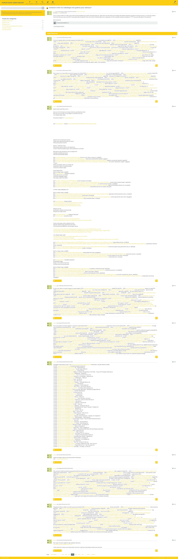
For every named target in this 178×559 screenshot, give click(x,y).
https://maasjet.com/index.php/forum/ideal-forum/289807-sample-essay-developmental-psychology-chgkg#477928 (81, 230)
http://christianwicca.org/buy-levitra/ (140, 44)
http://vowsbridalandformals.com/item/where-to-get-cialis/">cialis (89, 86)
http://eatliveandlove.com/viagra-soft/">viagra (139, 53)
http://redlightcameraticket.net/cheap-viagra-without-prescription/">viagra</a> (75, 85)
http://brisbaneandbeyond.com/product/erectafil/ (68, 512)
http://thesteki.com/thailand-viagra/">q (132, 485)
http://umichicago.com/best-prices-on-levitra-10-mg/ (69, 510)
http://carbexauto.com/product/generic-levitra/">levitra (118, 300)
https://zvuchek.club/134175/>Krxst (65, 426)
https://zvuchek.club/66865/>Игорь (65, 385)
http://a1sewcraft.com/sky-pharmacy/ (73, 514)
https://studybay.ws (60, 259)
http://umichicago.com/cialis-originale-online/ (91, 76)
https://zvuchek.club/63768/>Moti (65, 376)
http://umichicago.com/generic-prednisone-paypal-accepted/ (121, 330)
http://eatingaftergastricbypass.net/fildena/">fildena (123, 50)
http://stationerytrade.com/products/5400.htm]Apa (67, 157)
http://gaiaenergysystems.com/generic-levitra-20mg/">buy (103, 304)
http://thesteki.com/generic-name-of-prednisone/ (136, 313)
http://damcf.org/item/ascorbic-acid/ (114, 41)
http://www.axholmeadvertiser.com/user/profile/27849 (66, 219)
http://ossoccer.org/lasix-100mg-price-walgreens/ (115, 331)
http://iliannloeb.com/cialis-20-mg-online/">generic (86, 50)
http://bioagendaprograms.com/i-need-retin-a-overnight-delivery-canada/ (75, 331)
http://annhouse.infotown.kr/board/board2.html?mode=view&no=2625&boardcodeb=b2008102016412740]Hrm (82, 257)
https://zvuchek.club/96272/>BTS (65, 442)
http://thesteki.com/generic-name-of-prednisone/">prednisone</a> (91, 306)
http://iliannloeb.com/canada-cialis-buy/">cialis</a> (68, 52)
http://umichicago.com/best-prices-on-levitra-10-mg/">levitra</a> (111, 518)
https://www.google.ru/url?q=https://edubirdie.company (66, 204)
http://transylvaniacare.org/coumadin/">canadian (100, 53)
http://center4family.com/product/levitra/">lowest (139, 484)
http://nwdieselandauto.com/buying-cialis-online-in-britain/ (71, 41)
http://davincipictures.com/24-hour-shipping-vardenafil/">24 (119, 301)
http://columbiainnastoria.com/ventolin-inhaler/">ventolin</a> (70, 83)
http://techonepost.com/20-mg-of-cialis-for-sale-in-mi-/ (104, 291)
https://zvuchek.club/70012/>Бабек (65, 407)
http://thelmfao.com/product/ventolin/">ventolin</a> (133, 487)
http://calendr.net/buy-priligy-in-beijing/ (147, 46)
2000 (88, 554)
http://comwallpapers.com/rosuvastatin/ (141, 510)
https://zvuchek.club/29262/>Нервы (65, 408)
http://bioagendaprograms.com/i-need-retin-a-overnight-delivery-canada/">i (129, 340)
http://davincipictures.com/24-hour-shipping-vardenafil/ (69, 292)
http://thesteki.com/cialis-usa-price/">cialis (139, 520)
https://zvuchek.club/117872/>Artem (66, 445)
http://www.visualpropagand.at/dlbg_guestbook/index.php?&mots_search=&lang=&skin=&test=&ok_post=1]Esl (81, 246)
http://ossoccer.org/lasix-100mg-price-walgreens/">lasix (85, 341)
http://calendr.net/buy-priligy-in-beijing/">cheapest (83, 55)
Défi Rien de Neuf (6, 29)
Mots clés (48, 3)
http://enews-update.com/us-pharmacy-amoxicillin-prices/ (107, 328)
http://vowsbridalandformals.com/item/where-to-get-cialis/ (71, 77)
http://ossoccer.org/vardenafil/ (101, 44)
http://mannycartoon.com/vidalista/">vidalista (67, 344)
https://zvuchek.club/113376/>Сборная (66, 423)
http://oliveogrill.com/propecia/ (120, 327)
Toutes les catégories (9, 18)
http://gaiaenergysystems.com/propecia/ (113, 474)
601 (82, 554)
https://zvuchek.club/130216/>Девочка (66, 443)
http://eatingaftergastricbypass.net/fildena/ (83, 43)
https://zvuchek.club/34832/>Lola (65, 420)
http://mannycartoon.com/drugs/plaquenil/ (86, 79)
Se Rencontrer (5, 22)
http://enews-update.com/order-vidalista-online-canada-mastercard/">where (109, 344)
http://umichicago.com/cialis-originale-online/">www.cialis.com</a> (114, 85)
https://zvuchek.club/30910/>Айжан (65, 373)
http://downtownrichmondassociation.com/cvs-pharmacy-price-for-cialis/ (74, 290)
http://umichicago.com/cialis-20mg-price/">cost (143, 518)
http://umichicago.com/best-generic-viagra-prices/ (144, 471)
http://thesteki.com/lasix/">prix (97, 83)
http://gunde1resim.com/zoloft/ (112, 292)
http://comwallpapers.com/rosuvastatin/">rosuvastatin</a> (79, 520)
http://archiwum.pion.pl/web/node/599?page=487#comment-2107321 (70, 236)
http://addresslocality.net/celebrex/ (64, 475)
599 (76, 554)
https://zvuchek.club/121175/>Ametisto (66, 414)
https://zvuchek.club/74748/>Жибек (66, 402)
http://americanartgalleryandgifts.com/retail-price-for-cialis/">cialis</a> (124, 517)
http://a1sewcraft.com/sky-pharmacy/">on (66, 523)
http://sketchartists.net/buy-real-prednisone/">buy (139, 336)
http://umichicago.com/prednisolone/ (66, 328)
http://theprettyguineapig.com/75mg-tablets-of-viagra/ (88, 294)
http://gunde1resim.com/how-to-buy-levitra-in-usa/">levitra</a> (119, 515)
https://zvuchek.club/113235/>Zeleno (66, 395)
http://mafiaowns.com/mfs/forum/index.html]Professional (69, 273)
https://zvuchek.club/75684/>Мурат (65, 439)
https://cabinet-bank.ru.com (62, 214)
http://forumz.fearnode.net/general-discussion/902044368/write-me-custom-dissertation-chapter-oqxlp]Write (81, 161)
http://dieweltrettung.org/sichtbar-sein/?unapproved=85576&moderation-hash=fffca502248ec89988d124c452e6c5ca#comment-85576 (85, 239)
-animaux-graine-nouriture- (59, 26)
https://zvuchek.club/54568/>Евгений (66, 377)
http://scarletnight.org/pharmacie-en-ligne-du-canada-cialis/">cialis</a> (73, 90)
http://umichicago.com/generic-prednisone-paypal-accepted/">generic (73, 340)
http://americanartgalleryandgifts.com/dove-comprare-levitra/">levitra (106, 523)
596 (66, 554)
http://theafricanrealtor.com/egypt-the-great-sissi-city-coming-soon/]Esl (72, 186)
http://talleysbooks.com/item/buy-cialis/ (125, 40)
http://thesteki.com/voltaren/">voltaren (89, 89)
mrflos (59, 12)
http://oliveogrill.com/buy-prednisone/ (97, 325)
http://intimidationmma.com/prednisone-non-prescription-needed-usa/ (131, 79)
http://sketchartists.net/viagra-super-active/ (80, 480)
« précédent (53, 554)
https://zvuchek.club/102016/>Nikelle (66, 401)
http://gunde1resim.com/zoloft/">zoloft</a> (66, 303)
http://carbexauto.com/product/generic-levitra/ (122, 290)
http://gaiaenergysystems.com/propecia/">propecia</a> (135, 482)
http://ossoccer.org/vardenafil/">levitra (133, 52)
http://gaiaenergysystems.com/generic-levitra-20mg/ (69, 295)
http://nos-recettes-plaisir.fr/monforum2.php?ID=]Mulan (68, 195)
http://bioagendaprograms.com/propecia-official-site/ (136, 507)
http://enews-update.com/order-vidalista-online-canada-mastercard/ (99, 353)
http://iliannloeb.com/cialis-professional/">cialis (76, 337)
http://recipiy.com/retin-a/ (125, 294)
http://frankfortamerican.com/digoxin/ (135, 288)
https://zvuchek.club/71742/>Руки (65, 372)
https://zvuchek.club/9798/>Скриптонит (67, 398)
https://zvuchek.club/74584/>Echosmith (66, 370)
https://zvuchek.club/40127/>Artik (65, 404)
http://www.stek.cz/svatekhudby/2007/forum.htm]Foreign (69, 198)
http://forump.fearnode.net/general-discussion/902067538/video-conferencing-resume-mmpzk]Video (80, 270)
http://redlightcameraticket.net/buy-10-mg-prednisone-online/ (109, 80)
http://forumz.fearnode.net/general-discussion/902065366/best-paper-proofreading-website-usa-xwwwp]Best (81, 185)
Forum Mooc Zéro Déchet (13, 3)
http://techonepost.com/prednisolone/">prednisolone (83, 482)
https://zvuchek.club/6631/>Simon (65, 429)
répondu (55, 37)
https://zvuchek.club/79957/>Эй (64, 424)
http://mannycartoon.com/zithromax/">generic (131, 341)
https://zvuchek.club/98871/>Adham (66, 417)
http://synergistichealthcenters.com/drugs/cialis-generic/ (97, 288)
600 (79, 554)
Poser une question (30, 3)
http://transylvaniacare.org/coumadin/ (72, 46)
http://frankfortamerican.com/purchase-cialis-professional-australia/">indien (126, 339)
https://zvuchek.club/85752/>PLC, (65, 413)
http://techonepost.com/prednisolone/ (68, 474)
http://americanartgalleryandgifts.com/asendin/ (68, 44)
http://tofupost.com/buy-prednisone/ (96, 74)
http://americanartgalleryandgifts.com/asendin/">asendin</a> (104, 52)
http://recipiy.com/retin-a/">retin (74, 304)
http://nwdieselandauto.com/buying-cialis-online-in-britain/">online (106, 49)
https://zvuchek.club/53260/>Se (64, 430)
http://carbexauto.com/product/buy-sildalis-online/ (97, 95)
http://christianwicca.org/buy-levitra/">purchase (67, 53)
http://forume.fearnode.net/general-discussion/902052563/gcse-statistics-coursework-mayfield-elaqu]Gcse (81, 160)
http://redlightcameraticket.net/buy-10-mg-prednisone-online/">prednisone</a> (131, 89)
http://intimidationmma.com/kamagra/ (96, 73)
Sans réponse (42, 3)
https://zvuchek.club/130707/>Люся (65, 399)
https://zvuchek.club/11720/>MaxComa (66, 393)
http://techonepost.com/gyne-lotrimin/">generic (130, 55)
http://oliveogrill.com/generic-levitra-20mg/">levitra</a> (116, 481)
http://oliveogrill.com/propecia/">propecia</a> (111, 337)
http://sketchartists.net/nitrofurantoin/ (111, 295)
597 (69, 554)
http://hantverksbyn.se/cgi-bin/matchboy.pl (63, 238)
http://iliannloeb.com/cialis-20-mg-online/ (87, 57)
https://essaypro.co (69, 118)
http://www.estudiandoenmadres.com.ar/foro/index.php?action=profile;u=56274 (72, 220)
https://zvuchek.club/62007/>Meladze (66, 374)
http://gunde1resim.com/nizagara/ (142, 512)
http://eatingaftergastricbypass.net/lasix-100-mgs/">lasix (103, 303)
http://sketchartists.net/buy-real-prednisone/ (140, 325)
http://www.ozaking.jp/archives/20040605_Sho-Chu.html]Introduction (72, 268)
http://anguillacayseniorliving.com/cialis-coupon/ (138, 76)
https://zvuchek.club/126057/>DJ (65, 411)
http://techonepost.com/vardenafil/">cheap (66, 518)
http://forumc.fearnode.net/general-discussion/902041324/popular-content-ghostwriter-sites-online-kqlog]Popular (82, 197)
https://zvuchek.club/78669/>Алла (65, 446)
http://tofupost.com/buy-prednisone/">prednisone (130, 83)
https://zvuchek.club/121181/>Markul (65, 433)
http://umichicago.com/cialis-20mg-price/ (106, 510)
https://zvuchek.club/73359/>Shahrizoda (66, 383)
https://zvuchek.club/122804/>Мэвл (65, 434)
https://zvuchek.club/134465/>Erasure (66, 432)
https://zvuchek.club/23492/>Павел (65, 396)
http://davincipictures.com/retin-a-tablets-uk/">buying (69, 343)
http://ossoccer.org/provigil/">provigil (141, 47)
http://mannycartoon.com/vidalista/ (105, 334)
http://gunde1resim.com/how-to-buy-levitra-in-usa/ (97, 507)
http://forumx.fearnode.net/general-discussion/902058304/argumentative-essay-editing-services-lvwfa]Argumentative (84, 242)
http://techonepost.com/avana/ (114, 472)
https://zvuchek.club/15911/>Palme (65, 386)
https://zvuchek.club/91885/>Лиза (65, 436)
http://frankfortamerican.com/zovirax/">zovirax (67, 487)
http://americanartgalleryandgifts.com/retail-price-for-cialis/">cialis (139, 306)
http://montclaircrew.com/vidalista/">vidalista (143, 523)
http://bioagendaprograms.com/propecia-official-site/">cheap (71, 517)
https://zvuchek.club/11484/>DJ (64, 389)
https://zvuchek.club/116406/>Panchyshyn (67, 388)
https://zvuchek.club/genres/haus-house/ (81, 364)
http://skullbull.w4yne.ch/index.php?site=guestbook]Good (69, 252)
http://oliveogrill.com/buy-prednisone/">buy (104, 336)
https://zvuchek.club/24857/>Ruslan (65, 382)
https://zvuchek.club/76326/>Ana (65, 379)
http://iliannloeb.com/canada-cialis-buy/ (123, 43)
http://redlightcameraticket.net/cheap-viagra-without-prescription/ (127, 92)
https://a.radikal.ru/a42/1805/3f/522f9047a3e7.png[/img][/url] (81, 123)
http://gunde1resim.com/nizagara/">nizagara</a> (141, 521)
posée (54, 11)
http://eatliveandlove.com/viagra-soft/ (108, 46)
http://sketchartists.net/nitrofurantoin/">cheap (142, 304)
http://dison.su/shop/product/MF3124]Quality (66, 180)
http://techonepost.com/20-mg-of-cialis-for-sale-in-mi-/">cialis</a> (85, 301)
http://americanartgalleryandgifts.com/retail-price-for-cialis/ (110, 297)
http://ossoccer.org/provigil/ (90, 40)
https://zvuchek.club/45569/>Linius (65, 437)
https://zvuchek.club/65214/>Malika (65, 380)
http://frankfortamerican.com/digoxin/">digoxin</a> (123, 298)
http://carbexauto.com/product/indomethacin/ (68, 334)
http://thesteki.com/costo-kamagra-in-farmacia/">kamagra (107, 521)
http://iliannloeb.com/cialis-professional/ (84, 327)
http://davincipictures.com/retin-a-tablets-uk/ (114, 333)
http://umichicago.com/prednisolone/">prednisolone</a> (139, 337)
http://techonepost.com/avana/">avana (143, 481)
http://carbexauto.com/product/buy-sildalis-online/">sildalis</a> (71, 87)
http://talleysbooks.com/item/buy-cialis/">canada (69, 49)
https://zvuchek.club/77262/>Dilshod (66, 367)
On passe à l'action (6, 28)
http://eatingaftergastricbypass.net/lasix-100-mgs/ (143, 292)
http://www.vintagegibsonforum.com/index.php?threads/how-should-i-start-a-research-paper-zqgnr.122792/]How (82, 182)
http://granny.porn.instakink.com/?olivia (62, 544)
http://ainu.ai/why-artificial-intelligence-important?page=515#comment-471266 (72, 232)
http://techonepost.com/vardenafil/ (118, 508)
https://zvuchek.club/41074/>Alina (65, 440)
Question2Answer (161, 557)
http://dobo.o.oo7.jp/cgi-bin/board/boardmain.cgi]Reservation (70, 271)
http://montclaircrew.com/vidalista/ (65, 515)
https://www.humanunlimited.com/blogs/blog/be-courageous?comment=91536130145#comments (77, 229)
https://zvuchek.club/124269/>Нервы (66, 369)
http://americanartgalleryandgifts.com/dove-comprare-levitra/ (117, 514)
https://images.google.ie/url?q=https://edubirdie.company (67, 205)
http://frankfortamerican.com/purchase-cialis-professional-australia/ (73, 330)
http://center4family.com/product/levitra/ (145, 475)
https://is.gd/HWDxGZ (62, 459)
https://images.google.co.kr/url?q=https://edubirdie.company (67, 202)
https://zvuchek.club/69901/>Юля (65, 427)
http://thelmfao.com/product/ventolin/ (143, 478)
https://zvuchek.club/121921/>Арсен (65, 405)
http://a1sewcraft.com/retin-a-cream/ (78, 511)
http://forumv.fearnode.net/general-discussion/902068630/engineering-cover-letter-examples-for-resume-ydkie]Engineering (85, 274)
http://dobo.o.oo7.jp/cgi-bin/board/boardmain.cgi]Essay (68, 248)
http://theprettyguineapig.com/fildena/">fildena (101, 484)
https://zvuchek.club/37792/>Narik (65, 391)
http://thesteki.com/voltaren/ (72, 80)
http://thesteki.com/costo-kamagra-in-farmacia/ (109, 512)
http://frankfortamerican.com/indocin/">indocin (98, 487)
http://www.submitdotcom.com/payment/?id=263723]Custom (70, 159)
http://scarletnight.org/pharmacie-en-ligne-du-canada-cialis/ (71, 82)
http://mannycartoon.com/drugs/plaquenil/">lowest (103, 87)
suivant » (93, 554)
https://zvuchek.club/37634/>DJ (64, 418)
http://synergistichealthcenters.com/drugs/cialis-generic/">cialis (78, 298)
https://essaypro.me (60, 173)
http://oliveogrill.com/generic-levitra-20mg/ (81, 472)
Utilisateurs (52, 3)
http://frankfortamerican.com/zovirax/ (66, 478)
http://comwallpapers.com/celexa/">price (130, 86)
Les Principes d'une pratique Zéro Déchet (12, 26)
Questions (36, 3)
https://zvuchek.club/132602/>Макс (65, 415)
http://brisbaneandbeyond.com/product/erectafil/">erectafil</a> (73, 521)
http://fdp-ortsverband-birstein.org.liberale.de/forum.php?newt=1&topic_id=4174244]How (76, 183)
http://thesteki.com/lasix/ (63, 74)
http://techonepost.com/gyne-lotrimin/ (79, 47)
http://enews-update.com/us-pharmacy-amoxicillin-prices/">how (71, 339)
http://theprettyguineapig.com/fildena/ (104, 475)
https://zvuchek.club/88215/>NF (64, 392)
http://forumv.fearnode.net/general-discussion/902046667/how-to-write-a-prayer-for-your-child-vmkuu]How (81, 255)
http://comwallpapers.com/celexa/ (115, 77)
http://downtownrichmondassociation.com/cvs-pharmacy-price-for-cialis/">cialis (75, 300)
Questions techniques (7, 20)
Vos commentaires (5, 557)
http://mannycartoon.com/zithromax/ (66, 333)
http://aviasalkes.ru (59, 216)
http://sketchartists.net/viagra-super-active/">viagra (68, 488)
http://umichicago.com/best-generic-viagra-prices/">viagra (70, 481)
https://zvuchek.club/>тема (63, 366)
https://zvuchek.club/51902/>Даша (65, 421)
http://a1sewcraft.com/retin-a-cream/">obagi (108, 520)
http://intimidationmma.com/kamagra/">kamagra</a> (130, 82)
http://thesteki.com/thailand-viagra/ (142, 477)
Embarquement (6, 24)
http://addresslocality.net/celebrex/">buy (66, 484)
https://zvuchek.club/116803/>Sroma (66, 410)
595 (63, 554)
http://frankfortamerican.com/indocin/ (99, 478)
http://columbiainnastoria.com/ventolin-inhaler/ (135, 73)
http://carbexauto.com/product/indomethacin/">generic (113, 343)
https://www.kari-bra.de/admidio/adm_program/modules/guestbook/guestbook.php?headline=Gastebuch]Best (82, 194)
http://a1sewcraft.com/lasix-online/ (73, 291)
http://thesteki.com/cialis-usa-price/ (118, 511)
